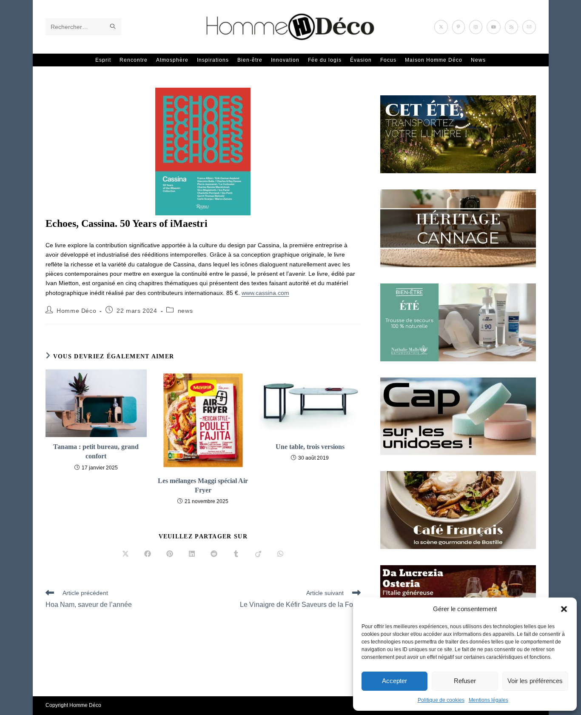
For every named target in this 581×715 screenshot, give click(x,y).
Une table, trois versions (310, 446)
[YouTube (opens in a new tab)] (494, 27)
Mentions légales (488, 700)
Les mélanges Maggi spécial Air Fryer (203, 485)
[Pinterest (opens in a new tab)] (458, 27)
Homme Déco (76, 310)
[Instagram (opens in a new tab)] (475, 27)
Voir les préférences (535, 680)
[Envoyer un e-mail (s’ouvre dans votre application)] (529, 27)
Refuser (465, 680)
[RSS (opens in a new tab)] (511, 27)
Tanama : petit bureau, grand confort (96, 451)
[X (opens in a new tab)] (441, 27)
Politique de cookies (441, 700)
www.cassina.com (265, 292)
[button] (564, 609)
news (185, 310)
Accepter (394, 680)
